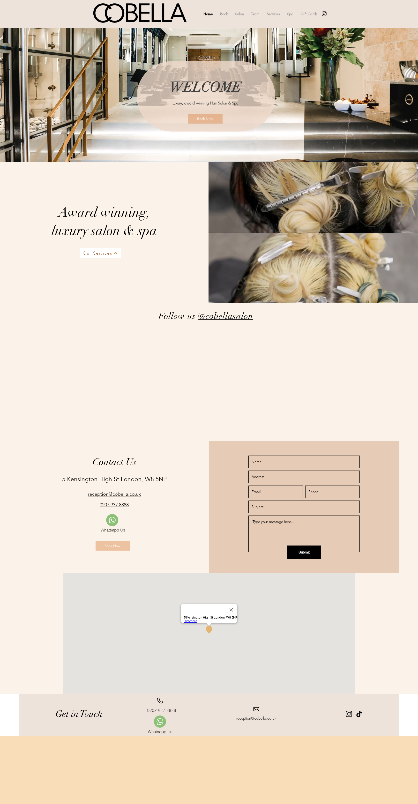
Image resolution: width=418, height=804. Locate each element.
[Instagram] (349, 714)
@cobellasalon (225, 316)
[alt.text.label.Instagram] (324, 14)
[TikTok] (359, 714)
